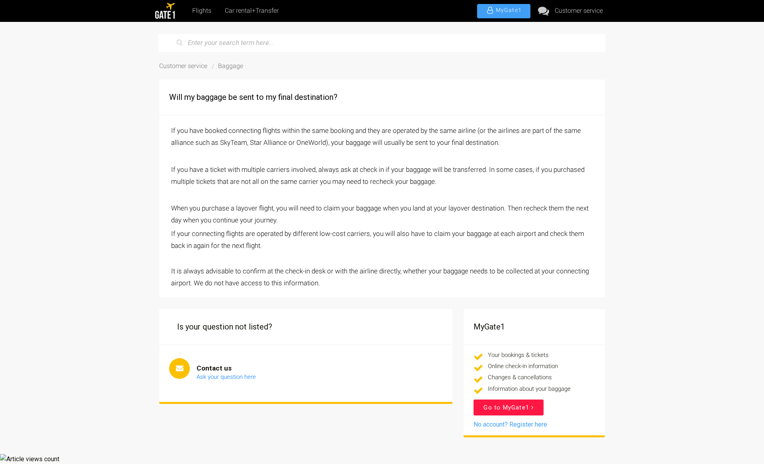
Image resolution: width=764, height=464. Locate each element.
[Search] (179, 43)
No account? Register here (510, 424)
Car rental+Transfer (252, 10)
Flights (201, 10)
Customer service (579, 10)
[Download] (367, 127)
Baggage (230, 66)
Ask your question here (226, 376)
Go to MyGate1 (507, 407)
